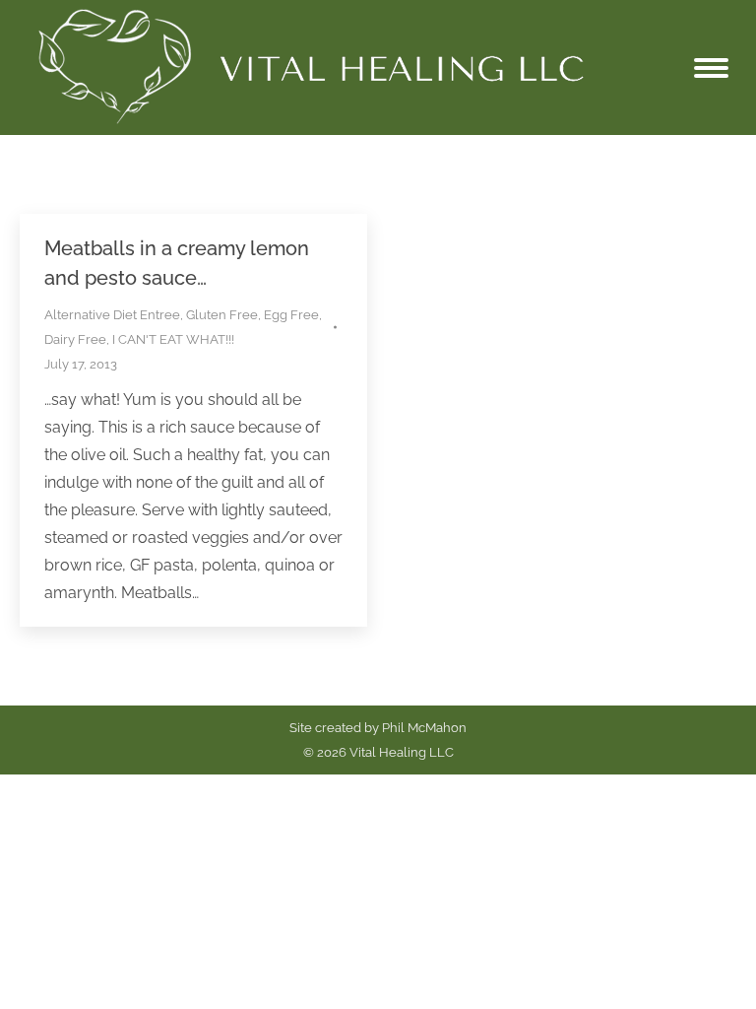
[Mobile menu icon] (711, 68)
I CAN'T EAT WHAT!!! (173, 339)
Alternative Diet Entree (112, 314)
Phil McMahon (424, 727)
